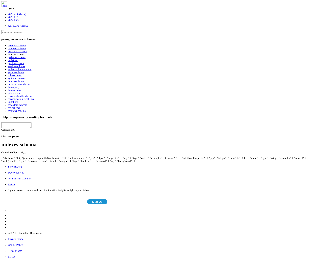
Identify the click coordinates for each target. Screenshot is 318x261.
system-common (16, 78)
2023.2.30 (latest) (17, 14)
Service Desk (15, 166)
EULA (11, 256)
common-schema (17, 48)
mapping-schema (17, 110)
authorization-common (19, 69)
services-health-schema (20, 96)
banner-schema (16, 81)
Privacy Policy (15, 239)
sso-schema (14, 107)
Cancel (5, 129)
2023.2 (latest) (13, 14)
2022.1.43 (13, 20)
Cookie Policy (15, 245)
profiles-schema (16, 63)
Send (12, 129)
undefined (13, 60)
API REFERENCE (18, 25)
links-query (14, 87)
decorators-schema (17, 51)
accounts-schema (17, 45)
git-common (14, 93)
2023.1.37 (13, 17)
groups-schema (16, 72)
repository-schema (17, 105)
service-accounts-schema (21, 99)
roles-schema (15, 75)
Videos (11, 184)
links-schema (15, 90)
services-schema (16, 66)
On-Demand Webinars (19, 178)
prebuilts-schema (17, 57)
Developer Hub (16, 172)
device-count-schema (19, 84)
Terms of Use (15, 250)
